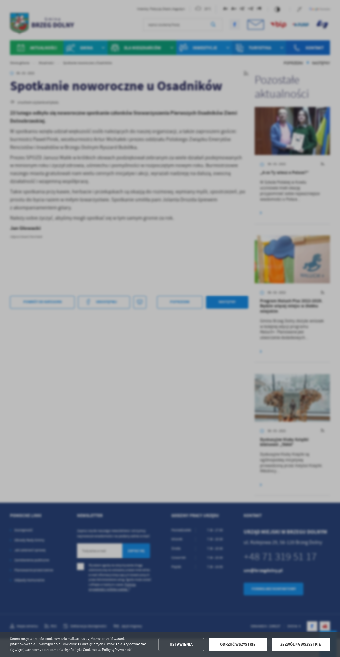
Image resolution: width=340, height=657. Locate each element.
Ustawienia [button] (181, 644)
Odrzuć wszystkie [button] (238, 644)
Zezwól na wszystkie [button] (300, 644)
